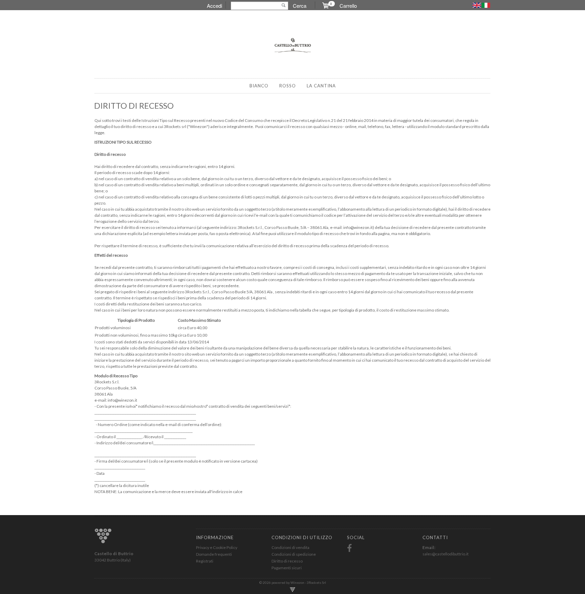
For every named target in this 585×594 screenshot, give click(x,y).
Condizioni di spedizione (294, 554)
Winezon (297, 582)
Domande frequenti (214, 554)
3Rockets (314, 582)
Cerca (299, 5)
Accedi (214, 5)
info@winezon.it (122, 400)
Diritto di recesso (287, 561)
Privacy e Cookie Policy (216, 547)
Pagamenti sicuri (287, 567)
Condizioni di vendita (290, 547)
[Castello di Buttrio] (292, 45)
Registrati (204, 561)
